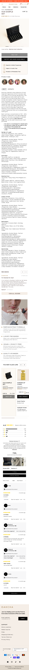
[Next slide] (26, 272)
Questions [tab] (14, 468)
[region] (14, 461)
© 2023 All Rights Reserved (14, 668)
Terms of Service (6, 637)
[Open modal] (4, 82)
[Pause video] (14, 312)
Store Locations (6, 627)
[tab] (4, 89)
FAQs (3, 632)
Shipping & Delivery (7, 634)
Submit (23, 618)
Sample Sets (23, 7)
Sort (14, 480)
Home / (3, 9)
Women (4, 7)
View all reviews (14, 293)
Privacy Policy (5, 639)
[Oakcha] (7, 607)
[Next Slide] (25, 461)
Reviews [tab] (6, 468)
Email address (5, 617)
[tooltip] (19, 441)
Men (9, 7)
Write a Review (17, 476)
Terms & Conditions (19, 666)
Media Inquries (5, 629)
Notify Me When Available (14, 59)
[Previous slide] (22, 272)
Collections (15, 7)
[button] (2, 4)
